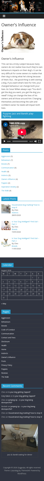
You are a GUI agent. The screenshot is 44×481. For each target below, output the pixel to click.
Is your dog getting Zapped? (19, 392)
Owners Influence (8, 179)
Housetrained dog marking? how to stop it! (25, 413)
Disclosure (5, 341)
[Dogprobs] (22, 1)
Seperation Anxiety (8, 187)
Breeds (4, 164)
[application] (22, 132)
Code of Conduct (8, 329)
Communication (7, 168)
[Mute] (35, 141)
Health (3, 171)
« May (3, 303)
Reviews (4, 373)
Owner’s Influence (8, 357)
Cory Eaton (5, 396)
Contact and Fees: (8, 337)
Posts (3, 361)
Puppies (4, 183)
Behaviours (5, 160)
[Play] (4, 141)
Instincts (4, 175)
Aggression (5, 156)
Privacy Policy (6, 365)
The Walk (5, 190)
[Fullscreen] (39, 141)
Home (3, 349)
